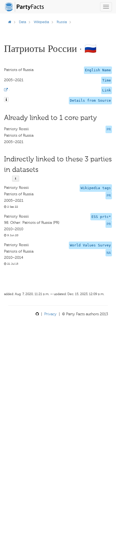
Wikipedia (41, 22)
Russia (62, 22)
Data (22, 22)
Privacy (50, 314)
